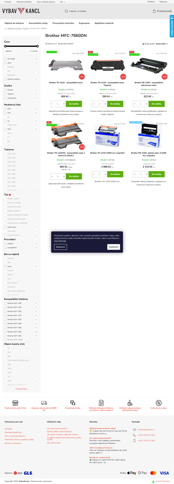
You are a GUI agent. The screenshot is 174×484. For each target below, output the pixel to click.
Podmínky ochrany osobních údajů (19, 439)
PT (22, 137)
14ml (22, 372)
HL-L (22, 145)
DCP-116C (22, 162)
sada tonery (22, 227)
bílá (22, 262)
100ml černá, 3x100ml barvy (22, 360)
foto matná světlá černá (22, 291)
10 (22, 348)
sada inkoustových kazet (22, 219)
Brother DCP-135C (22, 327)
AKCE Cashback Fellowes (101, 448)
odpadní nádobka (22, 211)
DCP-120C (22, 170)
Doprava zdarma (22, 79)
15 (22, 377)
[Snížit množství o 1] (52, 104)
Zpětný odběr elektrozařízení (59, 432)
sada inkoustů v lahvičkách (22, 223)
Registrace (163, 2)
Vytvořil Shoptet (162, 481)
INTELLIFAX (22, 125)
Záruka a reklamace (13, 443)
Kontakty (8, 2)
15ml (22, 381)
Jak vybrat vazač (53, 443)
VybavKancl (22, 98)
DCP (22, 109)
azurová (22, 258)
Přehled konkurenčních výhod (102, 429)
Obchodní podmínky (24, 2)
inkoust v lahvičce (22, 203)
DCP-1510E (22, 190)
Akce (22, 63)
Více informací (60, 241)
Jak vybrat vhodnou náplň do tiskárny (62, 435)
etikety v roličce (22, 199)
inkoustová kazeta (22, 207)
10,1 (22, 352)
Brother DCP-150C (22, 336)
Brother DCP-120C (22, 319)
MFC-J (22, 133)
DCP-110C (22, 154)
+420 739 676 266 (146, 435)
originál (22, 243)
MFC (22, 129)
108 (22, 364)
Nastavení (60, 247)
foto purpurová (22, 295)
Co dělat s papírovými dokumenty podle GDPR (64, 439)
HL (22, 121)
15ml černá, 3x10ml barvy (22, 385)
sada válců (22, 231)
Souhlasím (113, 247)
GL (22, 117)
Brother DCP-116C (22, 311)
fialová (22, 274)
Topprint (22, 94)
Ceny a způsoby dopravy (46, 2)
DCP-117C (22, 166)
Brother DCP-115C (22, 307)
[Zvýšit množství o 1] (64, 104)
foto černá (22, 287)
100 (22, 356)
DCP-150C (22, 186)
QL (22, 141)
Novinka (22, 67)
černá (22, 266)
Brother (22, 90)
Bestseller (22, 75)
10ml (22, 368)
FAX (22, 113)
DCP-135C (22, 178)
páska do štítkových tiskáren (22, 215)
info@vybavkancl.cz (146, 429)
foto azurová (22, 283)
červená (22, 270)
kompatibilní (22, 247)
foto (22, 279)
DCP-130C (22, 174)
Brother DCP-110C (22, 303)
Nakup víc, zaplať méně (99, 458)
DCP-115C (22, 158)
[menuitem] (14, 23)
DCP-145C (22, 182)
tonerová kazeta (22, 235)
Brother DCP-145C (22, 332)
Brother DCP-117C (22, 315)
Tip (22, 71)
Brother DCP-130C (22, 323)
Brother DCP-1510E (22, 340)
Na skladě (22, 59)
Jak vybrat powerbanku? (57, 429)
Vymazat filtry (21, 389)
